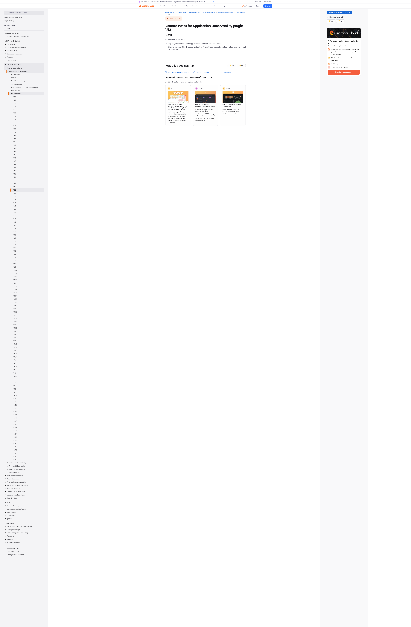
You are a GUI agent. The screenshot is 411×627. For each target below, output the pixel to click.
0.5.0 (15, 456)
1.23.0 (15, 289)
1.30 (14, 260)
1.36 (14, 241)
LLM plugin (11, 515)
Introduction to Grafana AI (16, 509)
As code (10, 57)
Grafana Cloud (162, 6)
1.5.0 (14, 370)
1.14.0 (15, 334)
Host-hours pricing (18, 81)
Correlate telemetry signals (16, 47)
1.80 (14, 100)
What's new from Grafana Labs (18, 36)
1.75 (14, 116)
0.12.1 (15, 431)
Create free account (343, 72)
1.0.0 (15, 395)
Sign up (268, 6)
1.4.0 (15, 376)
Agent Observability (14, 479)
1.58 (14, 171)
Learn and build (12, 41)
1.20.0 (15, 302)
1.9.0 (15, 354)
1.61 (14, 161)
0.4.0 (15, 460)
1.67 (14, 142)
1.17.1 (14, 315)
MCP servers (11, 512)
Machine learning (13, 506)
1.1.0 (14, 389)
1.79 (14, 103)
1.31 (14, 257)
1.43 (14, 219)
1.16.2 (15, 321)
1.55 (14, 180)
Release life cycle (13, 548)
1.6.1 (14, 363)
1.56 (14, 177)
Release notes (240, 12)
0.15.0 (15, 415)
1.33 (14, 251)
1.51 (14, 193)
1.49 (14, 200)
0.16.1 (15, 408)
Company (224, 6)
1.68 (14, 139)
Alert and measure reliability (17, 482)
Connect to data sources (16, 492)
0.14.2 (15, 418)
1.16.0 (15, 328)
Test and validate (13, 488)
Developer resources (14, 54)
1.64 (14, 151)
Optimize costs (16, 84)
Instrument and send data (16, 495)
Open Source (196, 6)
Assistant (10, 536)
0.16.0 (15, 411)
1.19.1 (14, 305)
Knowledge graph (13, 542)
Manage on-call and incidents (17, 485)
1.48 (14, 203)
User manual (15, 90)
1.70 (14, 132)
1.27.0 (15, 273)
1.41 (14, 225)
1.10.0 (15, 350)
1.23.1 (15, 286)
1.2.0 (14, 386)
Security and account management (19, 526)
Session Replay (14, 472)
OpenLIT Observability (17, 469)
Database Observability (17, 463)
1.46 (14, 209)
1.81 (14, 97)
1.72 (14, 126)
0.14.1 (15, 421)
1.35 (14, 244)
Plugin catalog (9, 21)
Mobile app (11, 539)
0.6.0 (15, 453)
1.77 (14, 110)
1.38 (14, 235)
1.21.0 (15, 299)
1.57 (14, 174)
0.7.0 (15, 450)
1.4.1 (14, 373)
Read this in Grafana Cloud (338, 12)
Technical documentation (13, 18)
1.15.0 (15, 331)
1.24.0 (15, 283)
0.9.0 (15, 443)
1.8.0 (15, 357)
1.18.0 (15, 312)
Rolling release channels (15, 555)
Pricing (186, 6)
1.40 (14, 228)
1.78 (14, 106)
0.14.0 (15, 424)
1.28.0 (15, 267)
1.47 (14, 206)
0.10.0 (15, 440)
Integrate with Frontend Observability (24, 87)
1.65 (14, 148)
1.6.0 (15, 366)
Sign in (258, 6)
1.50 (14, 196)
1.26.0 (15, 277)
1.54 (14, 183)
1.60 (14, 164)
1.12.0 (15, 344)
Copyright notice (13, 551)
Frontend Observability (17, 466)
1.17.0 (15, 318)
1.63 (14, 155)
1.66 (14, 145)
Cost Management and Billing (17, 533)
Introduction (15, 74)
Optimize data (12, 498)
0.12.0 (15, 434)
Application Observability (225, 12)
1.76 (14, 113)
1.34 (14, 248)
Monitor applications (208, 12)
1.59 (14, 167)
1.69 (14, 135)
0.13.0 (15, 427)
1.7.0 (14, 360)
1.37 (14, 238)
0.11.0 (15, 437)
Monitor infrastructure (15, 476)
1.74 (14, 119)
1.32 (14, 254)
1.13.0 (15, 338)
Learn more (208, 2)
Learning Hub (11, 60)
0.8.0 (15, 447)
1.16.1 (14, 325)
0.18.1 (15, 399)
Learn (207, 6)
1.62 (14, 158)
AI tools (9, 503)
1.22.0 (15, 296)
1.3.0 (14, 382)
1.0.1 (14, 392)
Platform (9, 523)
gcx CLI (9, 519)
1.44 (14, 216)
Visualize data (12, 51)
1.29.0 (15, 264)
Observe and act (194, 12)
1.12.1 (14, 341)
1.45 (14, 212)
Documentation (170, 12)
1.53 (14, 187)
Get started (11, 44)
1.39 (14, 232)
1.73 (14, 122)
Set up (13, 78)
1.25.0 (15, 280)
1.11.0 (15, 347)
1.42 (14, 222)
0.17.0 (15, 405)
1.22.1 (15, 293)
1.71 (14, 129)
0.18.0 (15, 402)
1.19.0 (15, 309)
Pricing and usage (13, 529)
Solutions (175, 6)
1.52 (14, 190)
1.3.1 (14, 379)
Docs (216, 6)
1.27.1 (15, 270)
